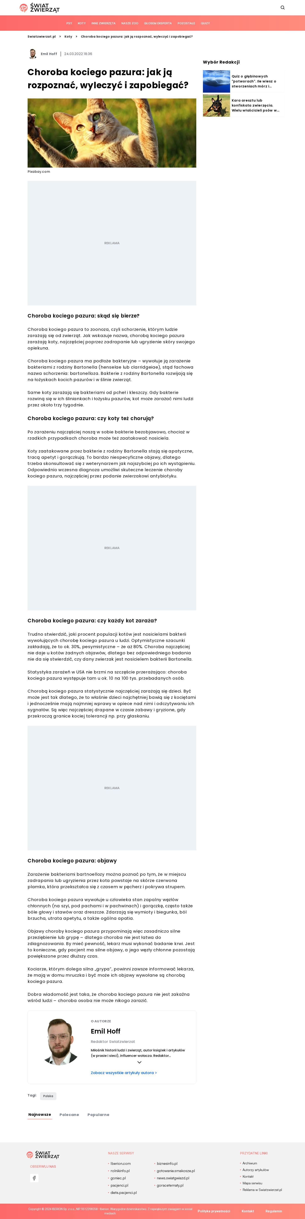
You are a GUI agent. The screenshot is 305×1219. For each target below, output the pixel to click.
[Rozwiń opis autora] (139, 1062)
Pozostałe (186, 23)
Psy (69, 23)
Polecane (69, 1114)
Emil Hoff (49, 54)
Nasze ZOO (129, 23)
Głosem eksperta (158, 23)
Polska (48, 1096)
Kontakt (248, 1211)
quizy (205, 23)
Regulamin (274, 1211)
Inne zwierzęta (104, 23)
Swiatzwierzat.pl (42, 36)
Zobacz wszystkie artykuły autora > (124, 1072)
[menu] (34, 1178)
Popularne (99, 1114)
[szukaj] (282, 7)
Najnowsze (39, 1114)
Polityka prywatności (214, 1211)
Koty (82, 23)
